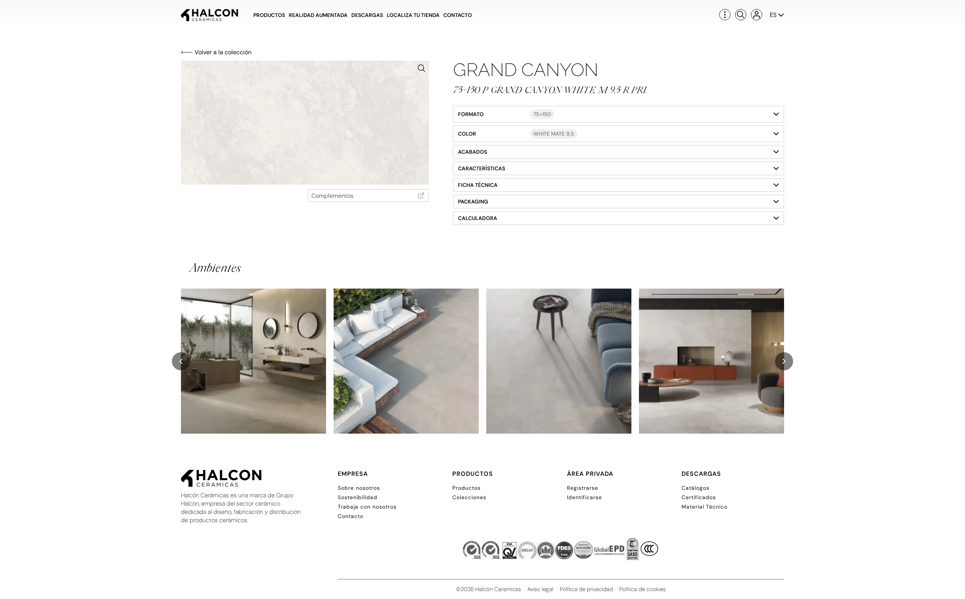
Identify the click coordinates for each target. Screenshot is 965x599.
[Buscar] (740, 14)
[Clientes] (756, 14)
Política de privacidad (586, 589)
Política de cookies (642, 589)
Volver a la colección (223, 52)
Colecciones (469, 497)
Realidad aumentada (318, 15)
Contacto (457, 15)
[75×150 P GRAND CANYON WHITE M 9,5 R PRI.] (305, 123)
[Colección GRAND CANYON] (253, 361)
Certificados (699, 497)
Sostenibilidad (357, 497)
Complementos (332, 196)
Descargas (367, 15)
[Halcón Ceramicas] (209, 15)
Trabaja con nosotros (367, 506)
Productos (269, 15)
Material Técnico (705, 506)
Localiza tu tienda (413, 15)
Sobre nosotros (359, 487)
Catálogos (695, 487)
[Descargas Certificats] (561, 551)
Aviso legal (540, 589)
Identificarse (584, 497)
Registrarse (582, 487)
